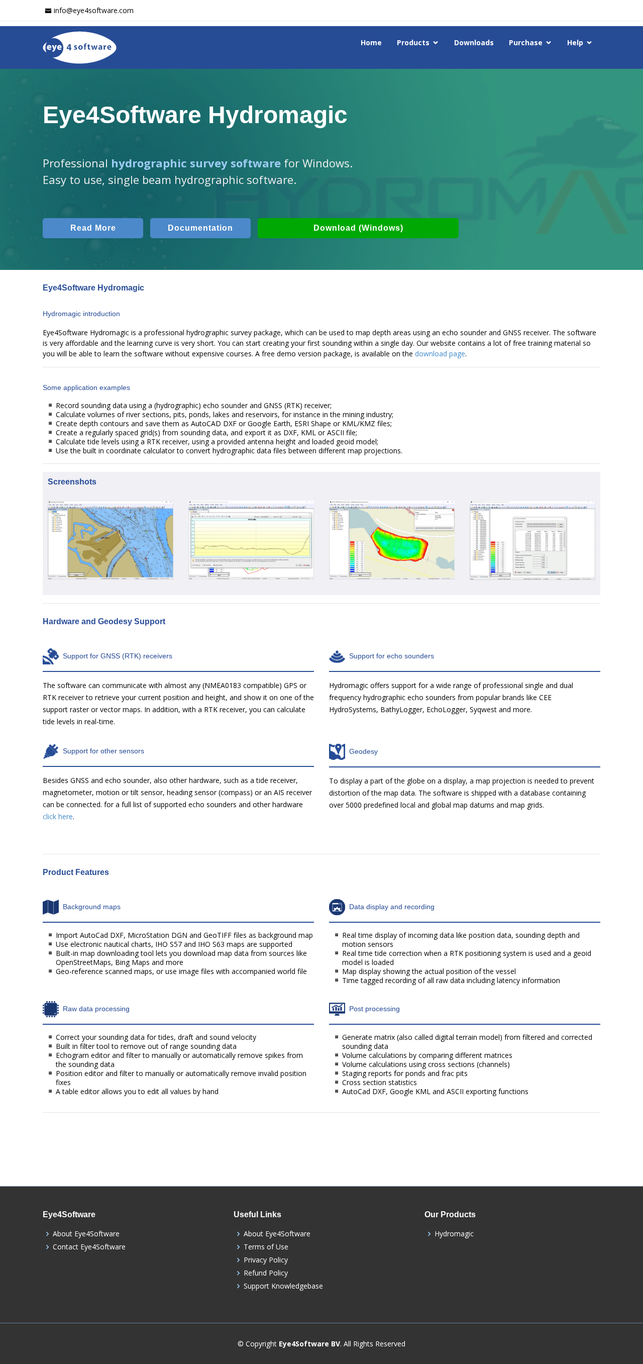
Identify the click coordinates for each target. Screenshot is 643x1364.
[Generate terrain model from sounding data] (392, 556)
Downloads (474, 42)
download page (440, 353)
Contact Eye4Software (89, 1246)
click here (58, 816)
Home (371, 42)
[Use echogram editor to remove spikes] (251, 556)
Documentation (200, 228)
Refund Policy (266, 1273)
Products (413, 42)
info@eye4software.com (94, 10)
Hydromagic (454, 1233)
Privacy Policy (266, 1259)
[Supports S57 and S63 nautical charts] (110, 556)
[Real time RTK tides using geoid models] (532, 556)
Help (575, 42)
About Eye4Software (86, 1233)
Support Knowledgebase (283, 1286)
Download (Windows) (358, 228)
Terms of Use (266, 1246)
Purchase (526, 42)
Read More (93, 228)
